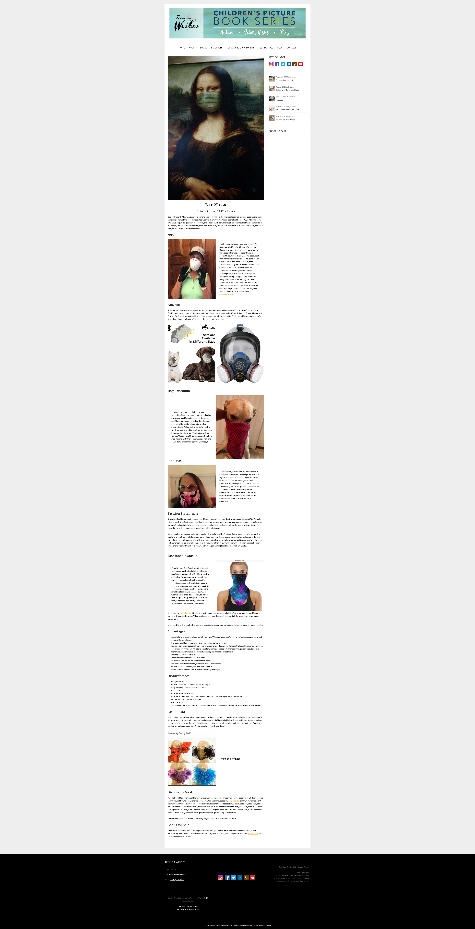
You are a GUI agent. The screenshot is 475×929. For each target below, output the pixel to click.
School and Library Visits (240, 48)
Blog (280, 48)
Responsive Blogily (250, 925)
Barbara (231, 211)
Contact (291, 48)
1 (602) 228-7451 (177, 880)
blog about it (233, 801)
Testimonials (266, 48)
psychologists (185, 613)
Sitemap (182, 906)
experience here (226, 294)
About (192, 48)
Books (203, 48)
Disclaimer (195, 909)
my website (253, 833)
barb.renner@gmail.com (178, 874)
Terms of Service (183, 909)
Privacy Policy (192, 906)
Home (182, 48)
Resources (216, 48)
